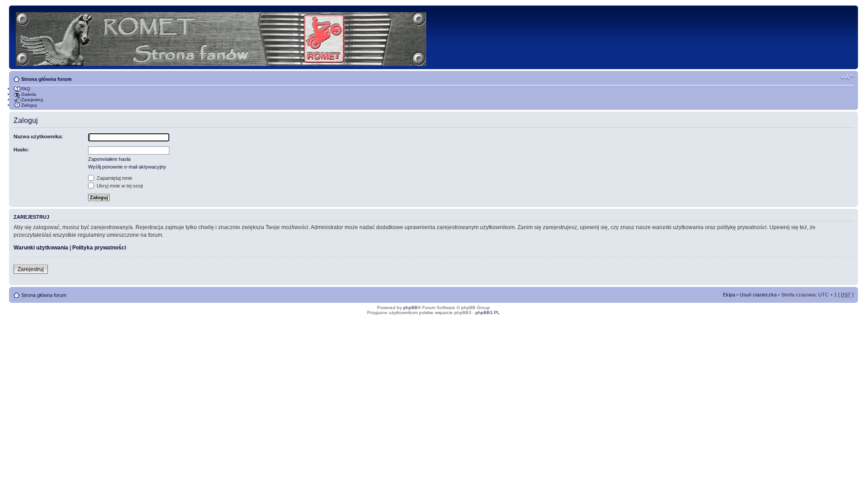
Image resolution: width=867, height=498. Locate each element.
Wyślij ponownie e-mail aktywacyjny (127, 166)
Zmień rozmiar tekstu (846, 77)
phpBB (410, 307)
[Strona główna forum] (221, 37)
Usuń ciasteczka (758, 294)
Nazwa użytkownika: (38, 136)
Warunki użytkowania (41, 247)
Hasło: (21, 149)
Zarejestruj (32, 99)
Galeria (28, 94)
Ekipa (729, 294)
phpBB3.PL (487, 312)
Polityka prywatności (99, 247)
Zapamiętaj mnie (113, 178)
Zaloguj (29, 105)
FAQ (25, 88)
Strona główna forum (46, 79)
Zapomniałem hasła (109, 159)
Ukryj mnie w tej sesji (119, 185)
